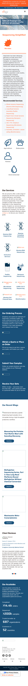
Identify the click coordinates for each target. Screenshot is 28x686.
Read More (9, 441)
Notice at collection (7, 675)
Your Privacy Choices (12, 672)
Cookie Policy (21, 667)
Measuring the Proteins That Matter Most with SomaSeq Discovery (13, 433)
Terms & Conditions (14, 668)
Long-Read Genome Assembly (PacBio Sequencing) (12, 111)
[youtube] (6, 655)
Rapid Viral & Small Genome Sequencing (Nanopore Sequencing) (15, 118)
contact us (5, 213)
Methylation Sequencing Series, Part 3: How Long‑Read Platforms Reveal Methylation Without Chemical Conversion (14, 476)
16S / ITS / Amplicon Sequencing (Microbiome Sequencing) (14, 125)
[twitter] (3, 655)
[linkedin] (10, 655)
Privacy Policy (14, 667)
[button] (12, 573)
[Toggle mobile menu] (25, 11)
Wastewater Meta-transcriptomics (12, 516)
